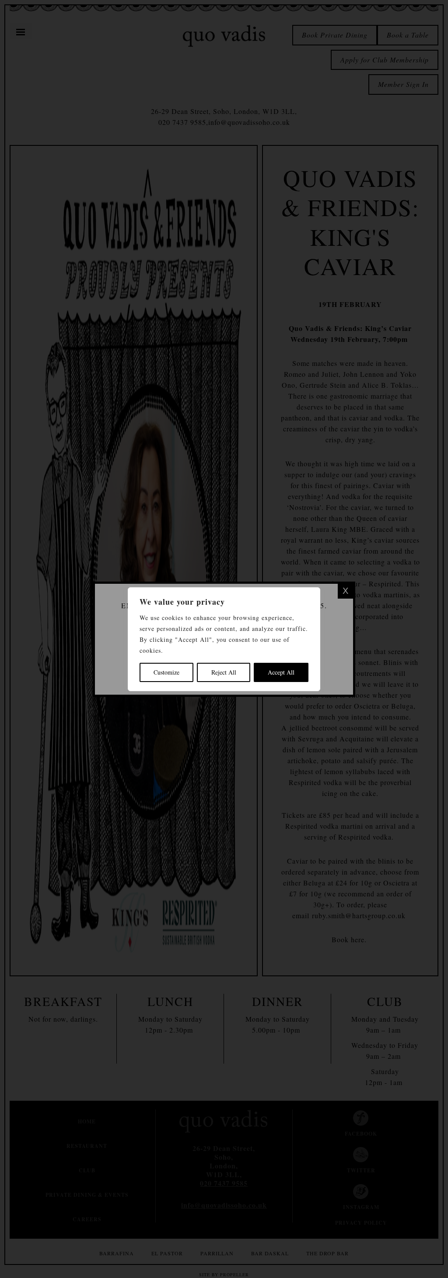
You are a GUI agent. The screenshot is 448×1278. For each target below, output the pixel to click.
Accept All (281, 672)
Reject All (223, 672)
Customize (166, 672)
